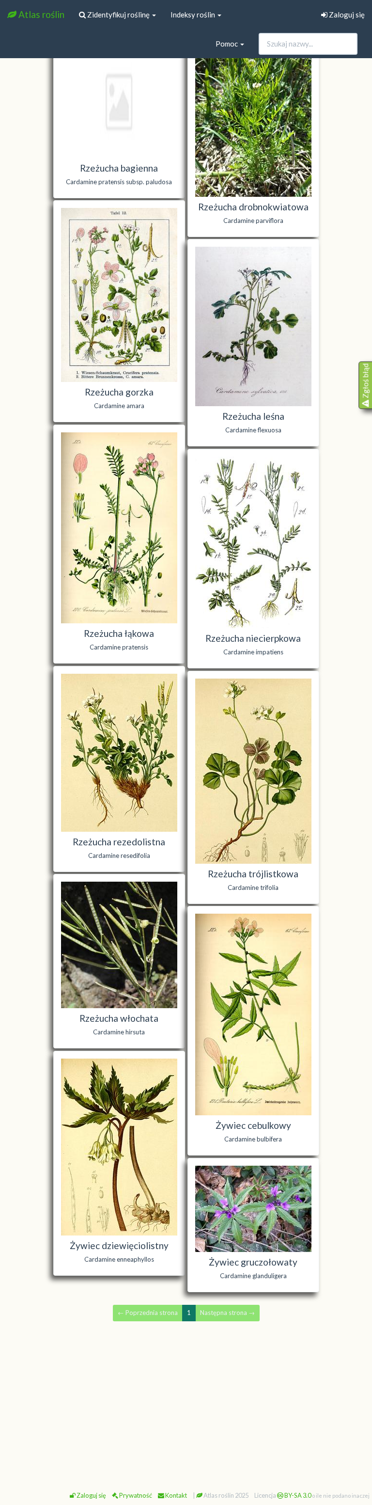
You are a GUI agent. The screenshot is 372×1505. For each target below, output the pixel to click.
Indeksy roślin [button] (193, 14)
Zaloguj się (346, 14)
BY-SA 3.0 (297, 1495)
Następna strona (227, 1312)
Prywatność (135, 1495)
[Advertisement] (186, 1402)
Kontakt (175, 1495)
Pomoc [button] (227, 43)
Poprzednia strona (148, 1312)
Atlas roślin (40, 14)
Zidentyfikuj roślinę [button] (118, 14)
